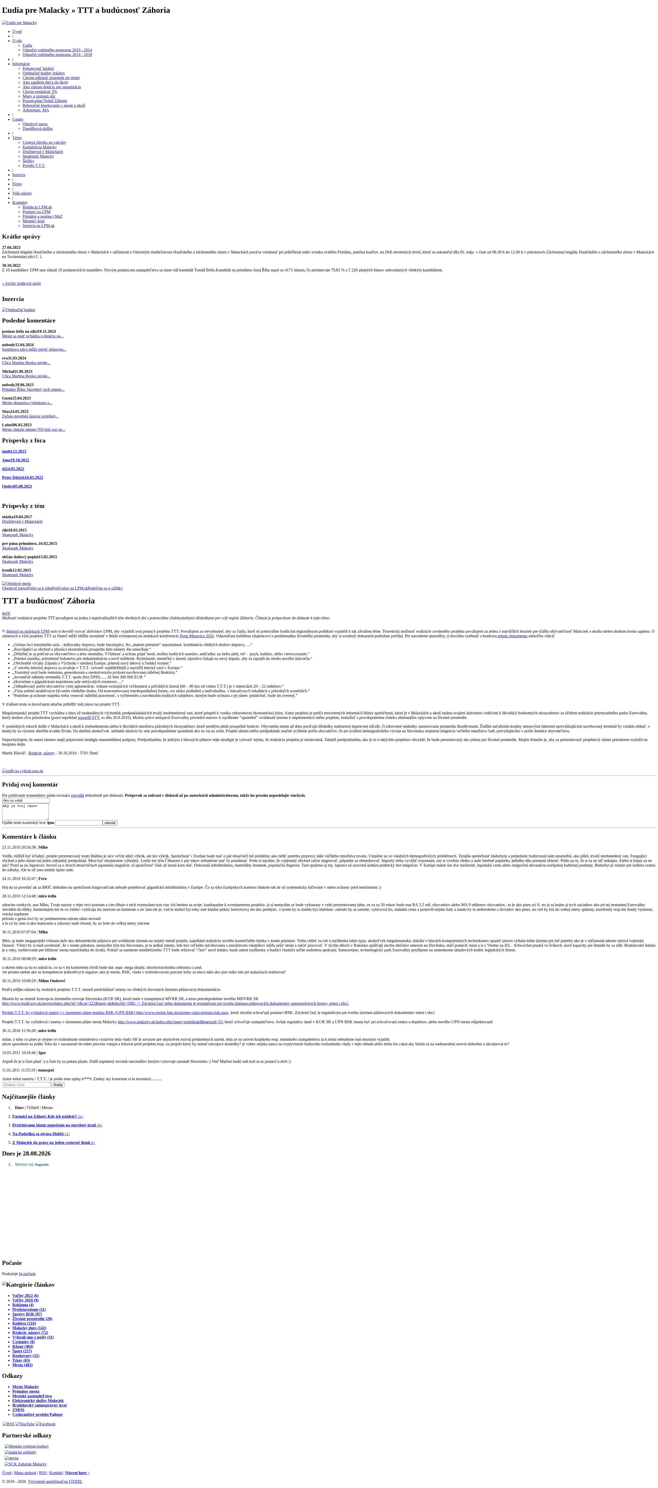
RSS (43, 1473)
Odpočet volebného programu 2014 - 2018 (57, 54)
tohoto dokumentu (512, 636)
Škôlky (28, 161)
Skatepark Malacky (38, 156)
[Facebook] (45, 1424)
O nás (17, 41)
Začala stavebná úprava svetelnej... (30, 416)
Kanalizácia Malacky (40, 147)
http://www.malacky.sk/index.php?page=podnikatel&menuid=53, (171, 1022)
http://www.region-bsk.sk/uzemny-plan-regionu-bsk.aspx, (183, 1012)
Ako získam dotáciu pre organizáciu (52, 87)
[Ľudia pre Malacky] (19, 23)
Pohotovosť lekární (38, 68)
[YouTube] (24, 1424)
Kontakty (20, 202)
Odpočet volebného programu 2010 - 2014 (57, 50)
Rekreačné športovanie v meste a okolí (54, 105)
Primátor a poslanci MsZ (42, 216)
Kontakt (55, 1473)
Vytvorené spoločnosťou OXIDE (55, 1481)
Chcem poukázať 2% (40, 91)
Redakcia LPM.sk (37, 207)
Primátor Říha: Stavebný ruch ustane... (33, 389)
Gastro (17, 119)
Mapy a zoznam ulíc (39, 96)
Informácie (21, 64)
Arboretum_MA (36, 110)
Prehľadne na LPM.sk (70, 588)
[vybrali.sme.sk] (22, 771)
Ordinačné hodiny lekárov (44, 73)
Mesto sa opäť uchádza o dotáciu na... (32, 336)
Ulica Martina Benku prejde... (26, 363)
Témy (17, 138)
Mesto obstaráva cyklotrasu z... (27, 403)
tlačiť (6, 613)
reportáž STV (89, 717)
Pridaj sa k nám (39, 588)
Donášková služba (37, 128)
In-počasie (27, 1274)
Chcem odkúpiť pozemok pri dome (51, 77)
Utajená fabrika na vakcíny (44, 142)
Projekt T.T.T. (34, 165)
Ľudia (27, 45)
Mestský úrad (33, 221)
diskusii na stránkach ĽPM (27, 631)
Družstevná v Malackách (43, 151)
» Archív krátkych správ (21, 283)
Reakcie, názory (42, 753)
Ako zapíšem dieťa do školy (45, 82)
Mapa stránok (25, 1473)
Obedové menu (35, 124)
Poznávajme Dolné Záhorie (45, 101)
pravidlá (77, 795)
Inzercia (18, 175)
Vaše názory (22, 193)
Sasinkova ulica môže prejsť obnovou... (34, 349)
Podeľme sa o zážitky (105, 588)
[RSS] (8, 1424)
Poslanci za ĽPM (36, 212)
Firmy (17, 184)
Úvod (17, 31)
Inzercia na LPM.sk (38, 225)
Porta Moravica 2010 (197, 636)
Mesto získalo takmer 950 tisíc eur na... (33, 429)
